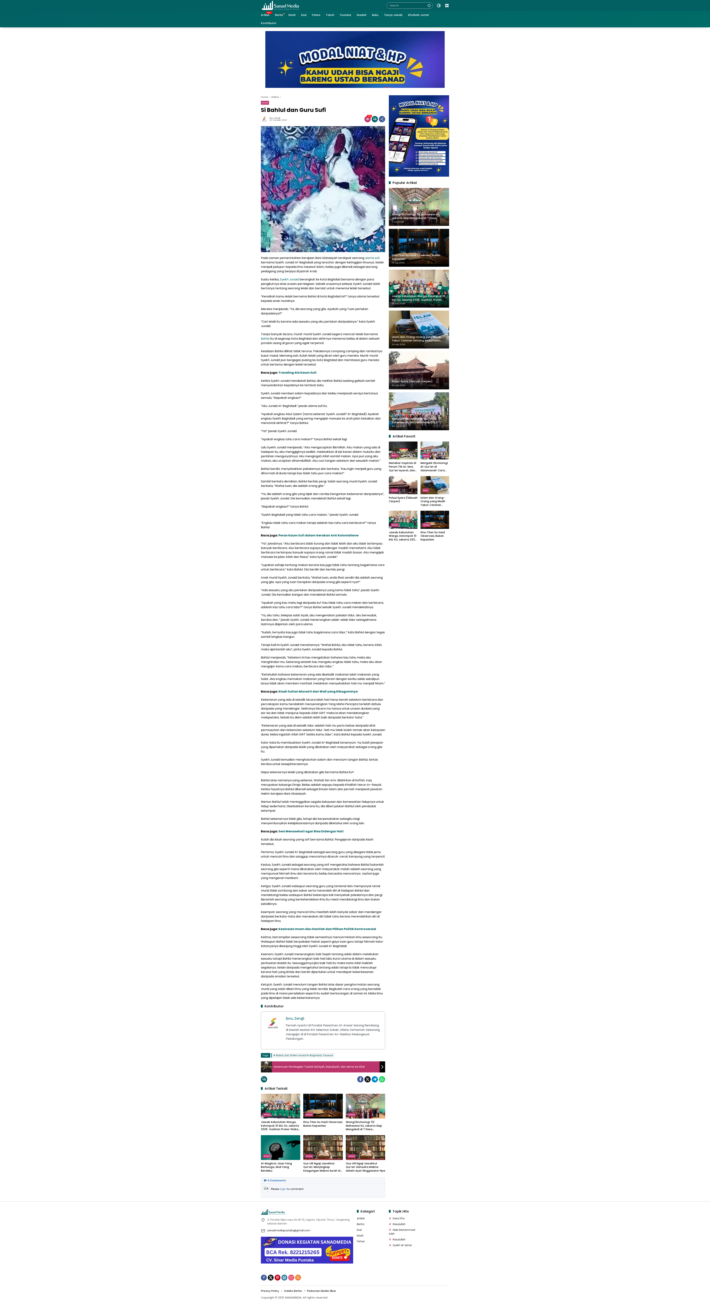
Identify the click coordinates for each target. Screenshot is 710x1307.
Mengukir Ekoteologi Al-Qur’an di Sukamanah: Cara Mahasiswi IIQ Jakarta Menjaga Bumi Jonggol (434, 466)
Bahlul (265, 338)
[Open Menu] (447, 5)
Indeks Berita (293, 1291)
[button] (429, 5)
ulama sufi (372, 258)
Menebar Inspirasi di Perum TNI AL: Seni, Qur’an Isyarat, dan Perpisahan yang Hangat (402, 466)
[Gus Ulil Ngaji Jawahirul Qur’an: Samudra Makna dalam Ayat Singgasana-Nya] (365, 1147)
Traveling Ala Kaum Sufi (297, 372)
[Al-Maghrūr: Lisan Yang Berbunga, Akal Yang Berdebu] (280, 1147)
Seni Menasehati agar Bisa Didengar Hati (311, 831)
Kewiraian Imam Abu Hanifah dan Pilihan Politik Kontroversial (327, 929)
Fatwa (361, 1241)
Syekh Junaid (289, 279)
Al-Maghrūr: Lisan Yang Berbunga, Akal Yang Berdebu (276, 1167)
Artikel (265, 102)
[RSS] (298, 1278)
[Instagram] (291, 1278)
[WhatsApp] (382, 1079)
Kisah (395, 490)
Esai (359, 1230)
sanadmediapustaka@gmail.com (288, 1230)
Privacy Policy (270, 1291)
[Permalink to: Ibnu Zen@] (265, 119)
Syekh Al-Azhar (402, 1245)
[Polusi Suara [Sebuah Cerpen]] (403, 485)
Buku (425, 490)
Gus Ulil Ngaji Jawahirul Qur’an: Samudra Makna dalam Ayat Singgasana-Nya (365, 1167)
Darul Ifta (399, 1218)
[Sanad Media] (280, 5)
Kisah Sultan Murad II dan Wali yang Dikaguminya (318, 691)
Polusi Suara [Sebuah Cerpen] (403, 499)
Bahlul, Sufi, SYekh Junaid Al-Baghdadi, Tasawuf (304, 1055)
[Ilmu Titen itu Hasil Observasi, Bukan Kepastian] (323, 1106)
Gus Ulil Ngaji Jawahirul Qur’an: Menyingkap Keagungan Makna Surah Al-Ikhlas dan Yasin (322, 1167)
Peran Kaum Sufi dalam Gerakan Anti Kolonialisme (318, 535)
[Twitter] (367, 1079)
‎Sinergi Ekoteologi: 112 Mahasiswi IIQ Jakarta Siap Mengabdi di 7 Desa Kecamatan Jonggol (364, 1125)
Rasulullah (399, 1224)
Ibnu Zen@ (274, 118)
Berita (395, 455)
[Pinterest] (277, 1278)
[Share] (382, 119)
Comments (277, 1180)
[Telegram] (375, 1079)
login (283, 1189)
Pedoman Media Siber (321, 1291)
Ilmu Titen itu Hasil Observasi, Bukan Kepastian (323, 1124)
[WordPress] (284, 1278)
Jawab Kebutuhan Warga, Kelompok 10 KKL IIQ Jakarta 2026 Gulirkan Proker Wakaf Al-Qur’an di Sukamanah (280, 1125)
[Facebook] (360, 1079)
